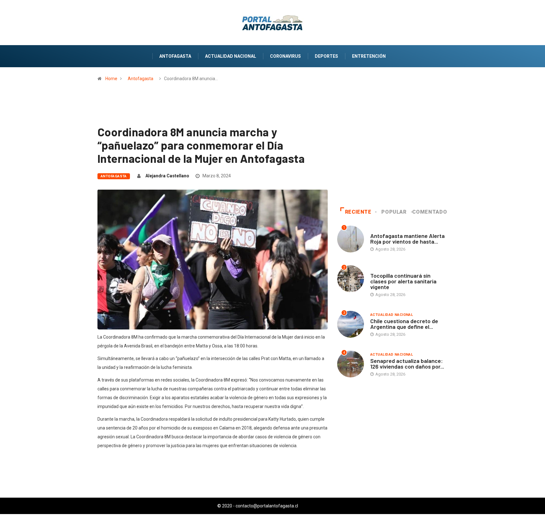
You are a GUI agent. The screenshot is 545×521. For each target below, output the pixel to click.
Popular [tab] (393, 212)
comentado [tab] (429, 212)
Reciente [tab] (358, 212)
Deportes (326, 56)
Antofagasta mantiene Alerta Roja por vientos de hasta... (407, 238)
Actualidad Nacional (230, 56)
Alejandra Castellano (167, 175)
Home (111, 78)
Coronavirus (285, 56)
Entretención (369, 56)
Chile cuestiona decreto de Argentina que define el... (404, 323)
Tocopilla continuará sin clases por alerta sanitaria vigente (403, 281)
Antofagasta (175, 56)
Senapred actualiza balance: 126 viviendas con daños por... (407, 363)
